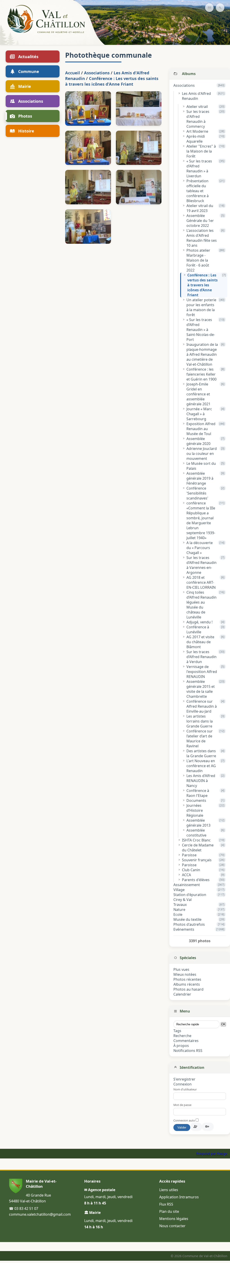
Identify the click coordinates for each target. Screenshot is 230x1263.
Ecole (177, 914)
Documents (196, 800)
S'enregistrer (184, 1079)
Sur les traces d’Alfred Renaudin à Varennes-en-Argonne (201, 565)
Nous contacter (172, 1225)
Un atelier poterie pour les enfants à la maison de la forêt (201, 307)
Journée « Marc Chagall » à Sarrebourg (199, 413)
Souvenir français (197, 859)
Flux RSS (166, 1204)
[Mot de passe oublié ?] (208, 1126)
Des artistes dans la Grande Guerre (201, 753)
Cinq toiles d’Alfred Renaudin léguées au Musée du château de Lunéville (201, 605)
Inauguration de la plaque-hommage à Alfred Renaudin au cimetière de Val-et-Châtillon (202, 354)
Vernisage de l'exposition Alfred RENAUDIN (201, 671)
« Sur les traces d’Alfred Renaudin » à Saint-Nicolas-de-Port (200, 329)
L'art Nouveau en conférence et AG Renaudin (201, 765)
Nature (179, 909)
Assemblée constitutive (196, 833)
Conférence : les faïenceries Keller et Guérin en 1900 (201, 374)
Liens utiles (168, 1189)
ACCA (186, 874)
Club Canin (191, 869)
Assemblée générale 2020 (198, 441)
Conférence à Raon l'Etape (197, 793)
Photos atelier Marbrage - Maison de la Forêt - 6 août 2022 (198, 260)
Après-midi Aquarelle (195, 139)
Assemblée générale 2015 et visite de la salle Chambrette (200, 689)
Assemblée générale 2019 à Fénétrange (199, 478)
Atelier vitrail (197, 106)
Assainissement (186, 884)
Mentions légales (173, 1218)
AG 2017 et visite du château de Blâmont (200, 641)
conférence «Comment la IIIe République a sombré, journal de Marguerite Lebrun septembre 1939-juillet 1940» (200, 520)
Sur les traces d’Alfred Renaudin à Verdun (201, 656)
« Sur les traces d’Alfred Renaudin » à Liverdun (199, 168)
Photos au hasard (188, 989)
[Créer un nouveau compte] (196, 1126)
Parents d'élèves (196, 879)
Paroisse (189, 855)
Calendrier (182, 994)
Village (179, 889)
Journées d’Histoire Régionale (194, 810)
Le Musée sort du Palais (201, 466)
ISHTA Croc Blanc (196, 840)
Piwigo (222, 1153)
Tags (177, 1030)
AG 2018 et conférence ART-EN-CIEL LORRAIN (201, 582)
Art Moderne (197, 131)
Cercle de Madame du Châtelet (198, 848)
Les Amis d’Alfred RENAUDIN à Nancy (200, 780)
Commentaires (186, 1040)
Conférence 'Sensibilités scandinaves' (197, 493)
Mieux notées (184, 974)
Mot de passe (182, 1105)
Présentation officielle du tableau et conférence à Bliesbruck (197, 190)
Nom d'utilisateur (185, 1089)
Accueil (72, 72)
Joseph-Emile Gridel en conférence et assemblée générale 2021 (198, 394)
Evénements (183, 929)
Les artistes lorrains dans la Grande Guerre (199, 721)
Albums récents (186, 984)
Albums (189, 73)
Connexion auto (184, 1120)
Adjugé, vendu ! (199, 622)
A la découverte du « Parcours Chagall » (199, 547)
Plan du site (169, 1211)
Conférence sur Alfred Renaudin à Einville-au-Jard (201, 706)
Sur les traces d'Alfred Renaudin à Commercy (197, 119)
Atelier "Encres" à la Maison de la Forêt (201, 151)
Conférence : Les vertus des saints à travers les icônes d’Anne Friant (202, 285)
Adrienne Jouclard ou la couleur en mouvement (201, 453)
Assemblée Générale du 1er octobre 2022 (200, 220)
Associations (184, 85)
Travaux (180, 904)
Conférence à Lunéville (197, 629)
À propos (181, 1045)
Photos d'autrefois (189, 924)
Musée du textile (187, 919)
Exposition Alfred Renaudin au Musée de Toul (200, 428)
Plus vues (181, 969)
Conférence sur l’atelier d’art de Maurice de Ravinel (199, 738)
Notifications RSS (187, 1050)
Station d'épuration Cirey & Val (189, 897)
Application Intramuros (179, 1197)
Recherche (182, 1035)
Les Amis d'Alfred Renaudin (196, 96)
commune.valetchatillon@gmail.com (40, 1214)
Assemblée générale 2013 (198, 823)
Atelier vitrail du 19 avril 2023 (199, 208)
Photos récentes (187, 979)
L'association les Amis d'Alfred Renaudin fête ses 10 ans (201, 238)
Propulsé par (206, 1153)
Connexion (182, 1084)
